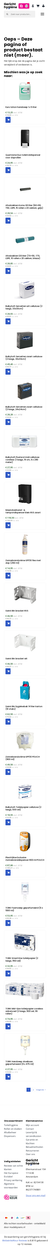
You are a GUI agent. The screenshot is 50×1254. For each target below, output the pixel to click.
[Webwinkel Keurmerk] (14, 1197)
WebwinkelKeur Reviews (14, 1240)
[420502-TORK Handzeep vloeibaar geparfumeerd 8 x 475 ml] (32, 1159)
